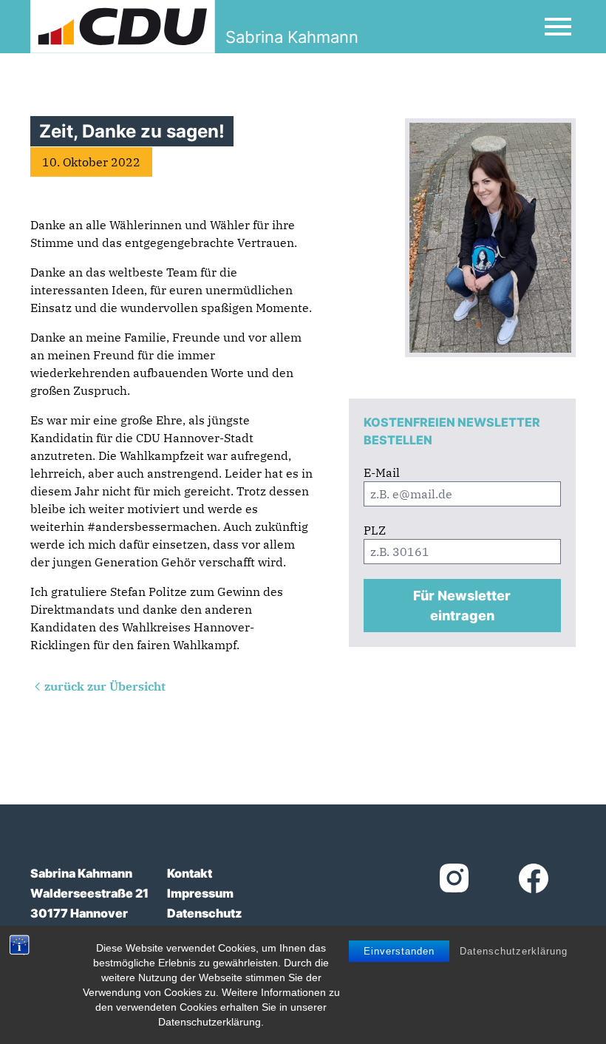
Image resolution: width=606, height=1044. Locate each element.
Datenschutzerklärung (514, 951)
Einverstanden (399, 951)
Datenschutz (204, 913)
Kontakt (189, 873)
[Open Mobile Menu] (558, 26)
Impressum (200, 893)
